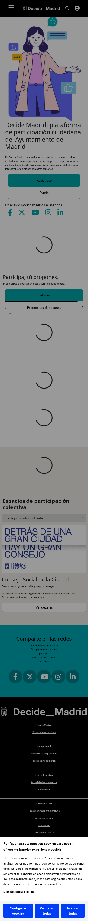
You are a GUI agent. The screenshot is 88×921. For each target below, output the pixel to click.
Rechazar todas (47, 910)
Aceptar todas (73, 910)
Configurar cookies (18, 910)
